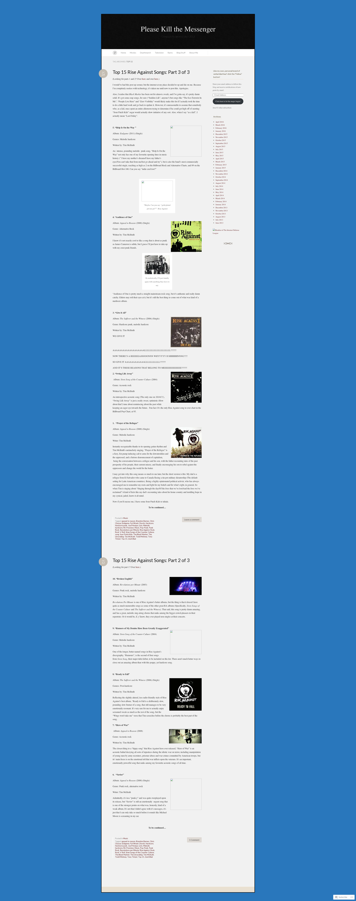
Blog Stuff (181, 52)
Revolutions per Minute (129, 530)
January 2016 (221, 131)
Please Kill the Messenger (178, 29)
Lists (140, 525)
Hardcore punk (121, 525)
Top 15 (124, 539)
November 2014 (222, 174)
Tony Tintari (132, 857)
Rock (152, 530)
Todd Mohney (141, 536)
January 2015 (221, 167)
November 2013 (222, 210)
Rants (170, 52)
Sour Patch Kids (126, 534)
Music (125, 518)
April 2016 (220, 122)
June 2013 (219, 223)
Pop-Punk (144, 528)
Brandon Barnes (142, 521)
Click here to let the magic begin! (228, 101)
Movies (133, 52)
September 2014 (222, 180)
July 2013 (219, 220)
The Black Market (140, 534)
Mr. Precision (128, 528)
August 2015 (220, 146)
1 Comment (194, 840)
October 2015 (221, 140)
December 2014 (221, 171)
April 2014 (220, 195)
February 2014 (221, 201)
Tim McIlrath (130, 536)
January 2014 (221, 204)
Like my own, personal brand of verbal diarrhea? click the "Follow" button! (227, 74)
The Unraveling (136, 855)
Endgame (125, 523)
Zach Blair (132, 539)
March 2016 (220, 125)
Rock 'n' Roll (120, 532)
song (117, 534)
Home (123, 52)
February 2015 (221, 164)
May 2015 (219, 155)
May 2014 (219, 192)
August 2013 (220, 216)
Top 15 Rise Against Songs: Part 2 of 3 (151, 560)
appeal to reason (128, 521)
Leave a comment (191, 519)
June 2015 (219, 152)
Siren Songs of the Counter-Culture (140, 532)
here (144, 78)
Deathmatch (145, 52)
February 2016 (221, 128)
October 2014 (221, 177)
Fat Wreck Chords (137, 523)
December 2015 (221, 134)
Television (159, 52)
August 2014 (220, 183)
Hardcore (149, 523)
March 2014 (220, 198)
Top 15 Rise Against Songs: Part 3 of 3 (151, 72)
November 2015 (222, 137)
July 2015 (219, 149)
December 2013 (221, 207)
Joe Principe (133, 525)
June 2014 (219, 189)
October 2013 (221, 213)
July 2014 (219, 186)
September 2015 (222, 143)
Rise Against (145, 530)
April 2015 (220, 158)
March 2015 (220, 161)
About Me (193, 52)
